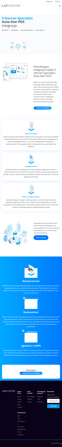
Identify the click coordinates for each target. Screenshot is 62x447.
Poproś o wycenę (42, 108)
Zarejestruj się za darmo (31, 373)
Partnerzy (40, 402)
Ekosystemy (21, 421)
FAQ (38, 399)
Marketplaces (21, 429)
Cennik (29, 402)
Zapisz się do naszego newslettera (53, 396)
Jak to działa (31, 396)
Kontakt (57, 1)
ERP (18, 416)
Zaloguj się (49, 1)
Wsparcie (40, 396)
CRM (18, 418)
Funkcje (29, 399)
